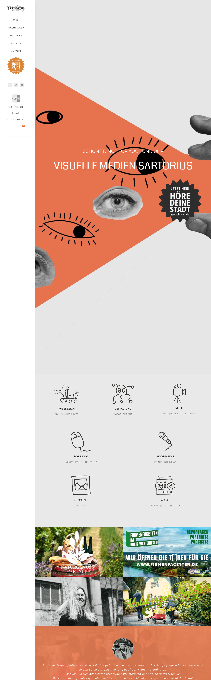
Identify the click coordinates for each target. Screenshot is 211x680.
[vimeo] (22, 85)
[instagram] (16, 85)
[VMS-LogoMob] (16, 6)
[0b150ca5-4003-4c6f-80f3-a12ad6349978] (180, 177)
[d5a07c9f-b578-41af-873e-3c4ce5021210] (16, 56)
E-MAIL (16, 113)
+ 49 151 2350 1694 (16, 119)
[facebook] (10, 85)
